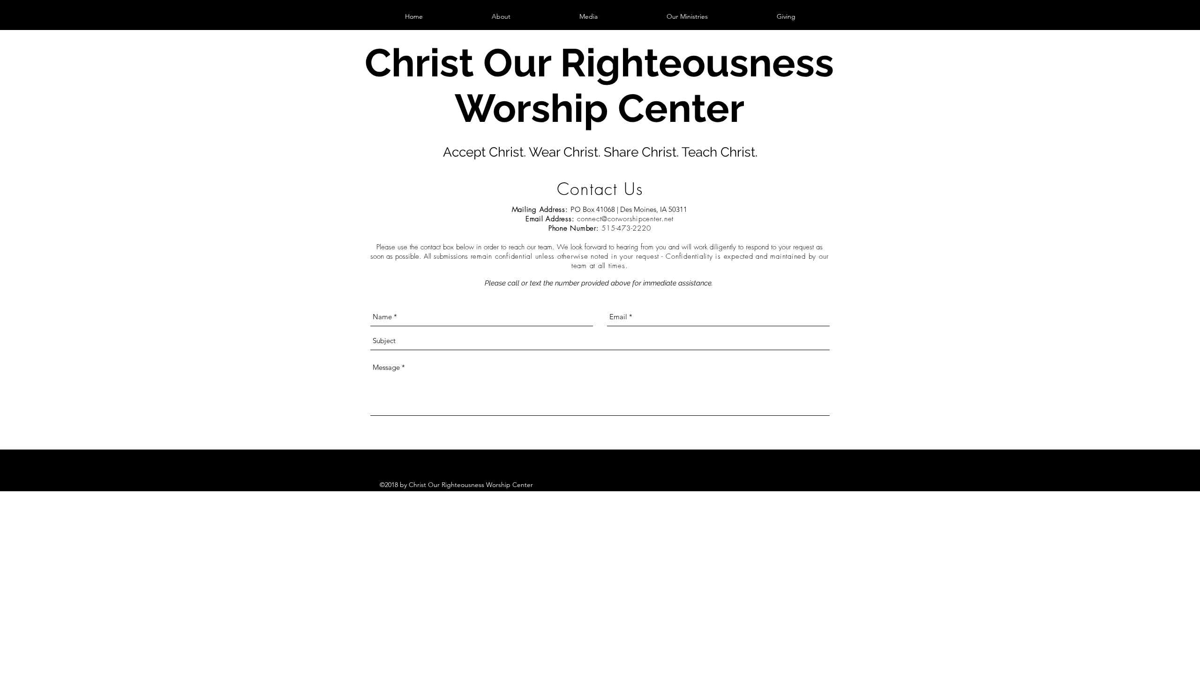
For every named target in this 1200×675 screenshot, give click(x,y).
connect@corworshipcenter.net (625, 219)
